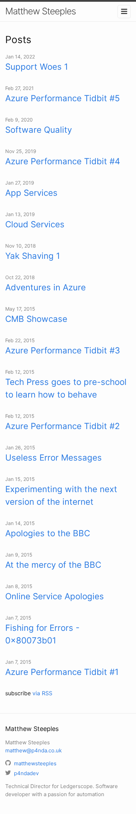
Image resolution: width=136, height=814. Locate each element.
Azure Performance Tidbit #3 (62, 350)
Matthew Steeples (40, 11)
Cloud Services (35, 224)
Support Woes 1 (36, 67)
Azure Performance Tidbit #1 (62, 672)
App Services (31, 193)
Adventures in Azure (45, 287)
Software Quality (38, 130)
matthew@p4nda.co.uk (33, 750)
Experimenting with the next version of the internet (61, 495)
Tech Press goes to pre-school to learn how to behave (66, 388)
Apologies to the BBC (47, 533)
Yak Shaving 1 (32, 256)
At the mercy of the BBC (53, 565)
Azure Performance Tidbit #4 (62, 161)
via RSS (42, 693)
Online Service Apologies (54, 596)
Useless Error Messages (53, 458)
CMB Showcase (36, 319)
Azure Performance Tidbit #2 (62, 426)
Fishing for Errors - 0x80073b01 (42, 634)
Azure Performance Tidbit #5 (62, 98)
